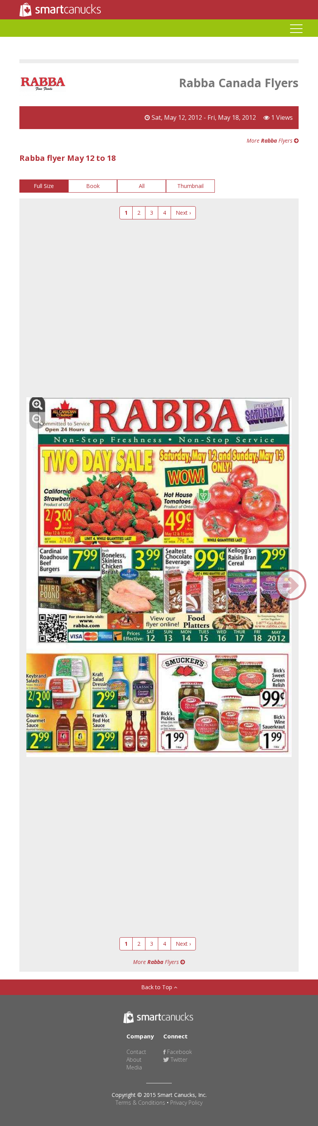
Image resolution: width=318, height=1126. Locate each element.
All (142, 186)
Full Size (44, 186)
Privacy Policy (186, 1102)
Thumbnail (190, 186)
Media (134, 1067)
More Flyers (270, 140)
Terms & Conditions (140, 1102)
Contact (136, 1051)
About (134, 1059)
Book (93, 186)
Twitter (178, 1059)
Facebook (179, 1051)
